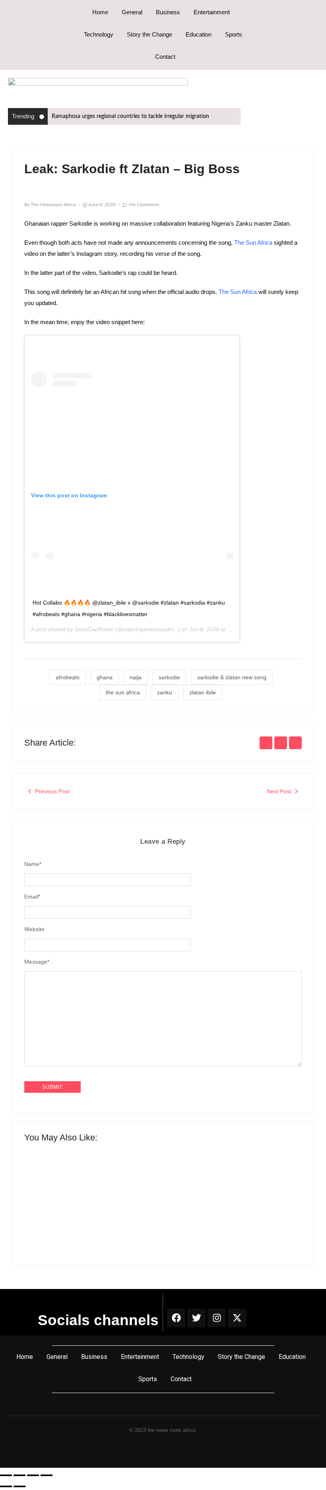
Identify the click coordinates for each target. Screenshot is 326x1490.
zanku (164, 692)
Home (100, 12)
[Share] (33, 1475)
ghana (105, 677)
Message (36, 962)
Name (32, 864)
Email (32, 896)
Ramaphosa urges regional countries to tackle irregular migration (130, 116)
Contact (165, 56)
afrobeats (68, 677)
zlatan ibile (202, 692)
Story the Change (149, 34)
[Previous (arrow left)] (6, 1486)
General (132, 12)
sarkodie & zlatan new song (231, 677)
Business (168, 12)
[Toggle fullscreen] (19, 1475)
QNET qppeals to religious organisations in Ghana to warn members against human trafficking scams (92, 1210)
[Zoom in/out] (6, 1475)
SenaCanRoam (94, 629)
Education (199, 34)
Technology (98, 34)
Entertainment (212, 12)
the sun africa (123, 692)
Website (34, 929)
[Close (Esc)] (46, 1475)
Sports (233, 34)
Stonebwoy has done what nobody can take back (229, 1213)
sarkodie (169, 677)
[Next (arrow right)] (19, 1486)
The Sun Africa (253, 242)
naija (136, 677)
